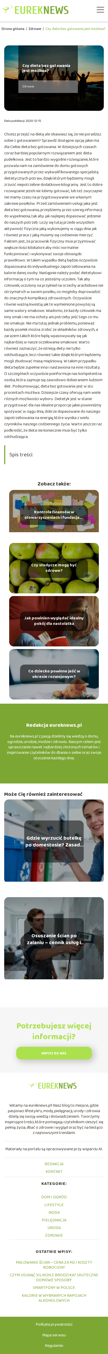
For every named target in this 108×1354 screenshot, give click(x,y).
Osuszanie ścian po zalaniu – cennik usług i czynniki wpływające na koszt (54, 939)
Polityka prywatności (54, 1324)
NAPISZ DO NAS (53, 1053)
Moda (54, 1212)
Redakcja (54, 1164)
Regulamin (54, 1345)
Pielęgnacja (54, 1220)
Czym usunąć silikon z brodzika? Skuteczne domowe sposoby (54, 1277)
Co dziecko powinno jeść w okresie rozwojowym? (54, 674)
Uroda (54, 1228)
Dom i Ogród (54, 1197)
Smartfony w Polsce (54, 1287)
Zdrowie (35, 29)
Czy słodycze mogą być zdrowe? (54, 568)
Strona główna (13, 29)
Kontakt (54, 1171)
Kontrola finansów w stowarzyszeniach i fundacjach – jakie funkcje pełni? (54, 515)
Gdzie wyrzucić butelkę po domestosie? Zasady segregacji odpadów (54, 841)
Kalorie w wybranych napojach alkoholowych (54, 1298)
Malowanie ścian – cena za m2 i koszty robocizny (54, 1265)
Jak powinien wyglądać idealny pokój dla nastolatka (54, 621)
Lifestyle (54, 1205)
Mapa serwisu (54, 1335)
